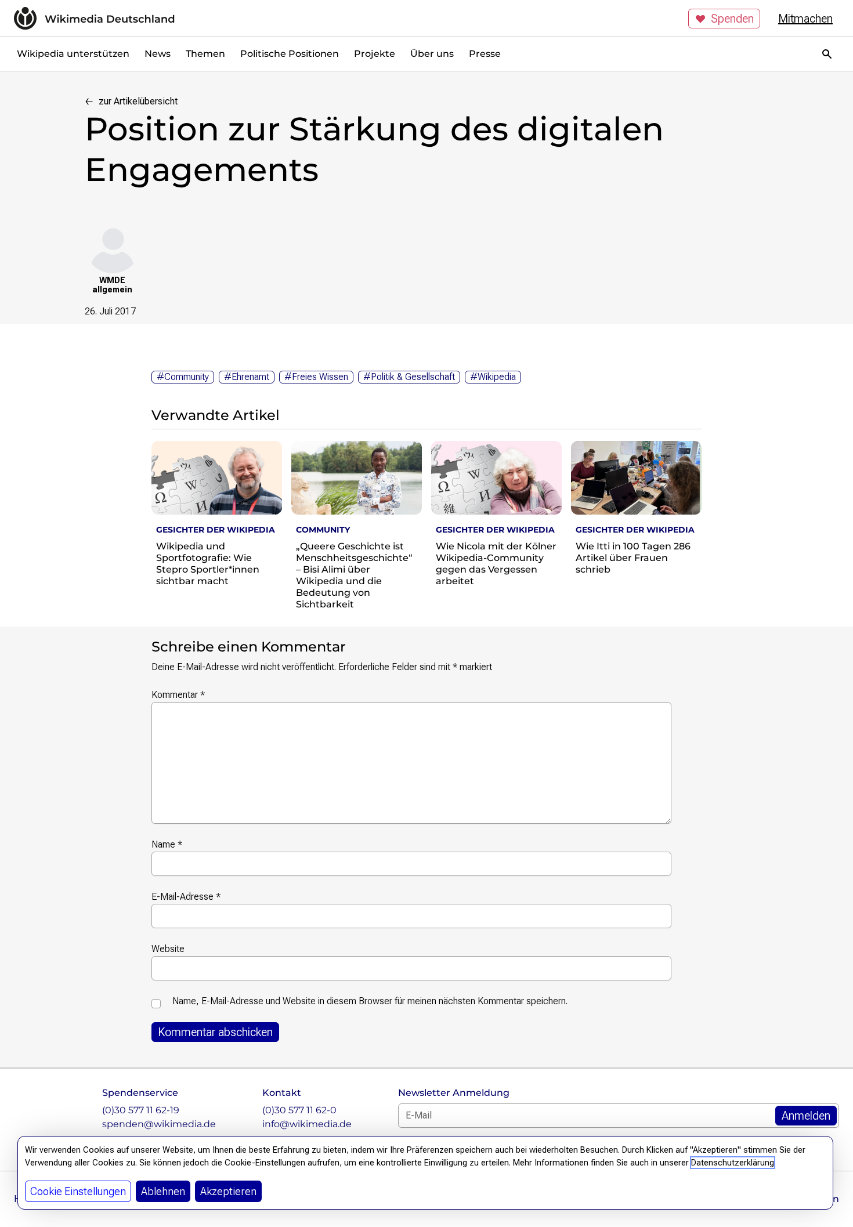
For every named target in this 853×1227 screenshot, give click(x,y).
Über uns (432, 53)
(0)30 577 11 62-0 (299, 1110)
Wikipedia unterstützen (73, 53)
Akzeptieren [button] (228, 1191)
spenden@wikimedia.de (159, 1124)
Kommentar (178, 694)
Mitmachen (805, 19)
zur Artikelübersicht (138, 101)
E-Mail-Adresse (186, 896)
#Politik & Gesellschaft (409, 376)
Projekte (374, 53)
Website (168, 948)
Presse (485, 53)
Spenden (732, 19)
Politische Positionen (289, 53)
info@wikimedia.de (307, 1124)
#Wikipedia (493, 376)
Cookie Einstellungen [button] (78, 1191)
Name (166, 844)
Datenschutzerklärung (732, 1162)
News (157, 53)
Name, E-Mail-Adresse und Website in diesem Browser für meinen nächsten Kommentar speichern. (370, 1001)
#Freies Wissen (316, 376)
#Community (183, 376)
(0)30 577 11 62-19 (140, 1110)
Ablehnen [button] (163, 1191)
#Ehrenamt (246, 376)
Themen (205, 53)
